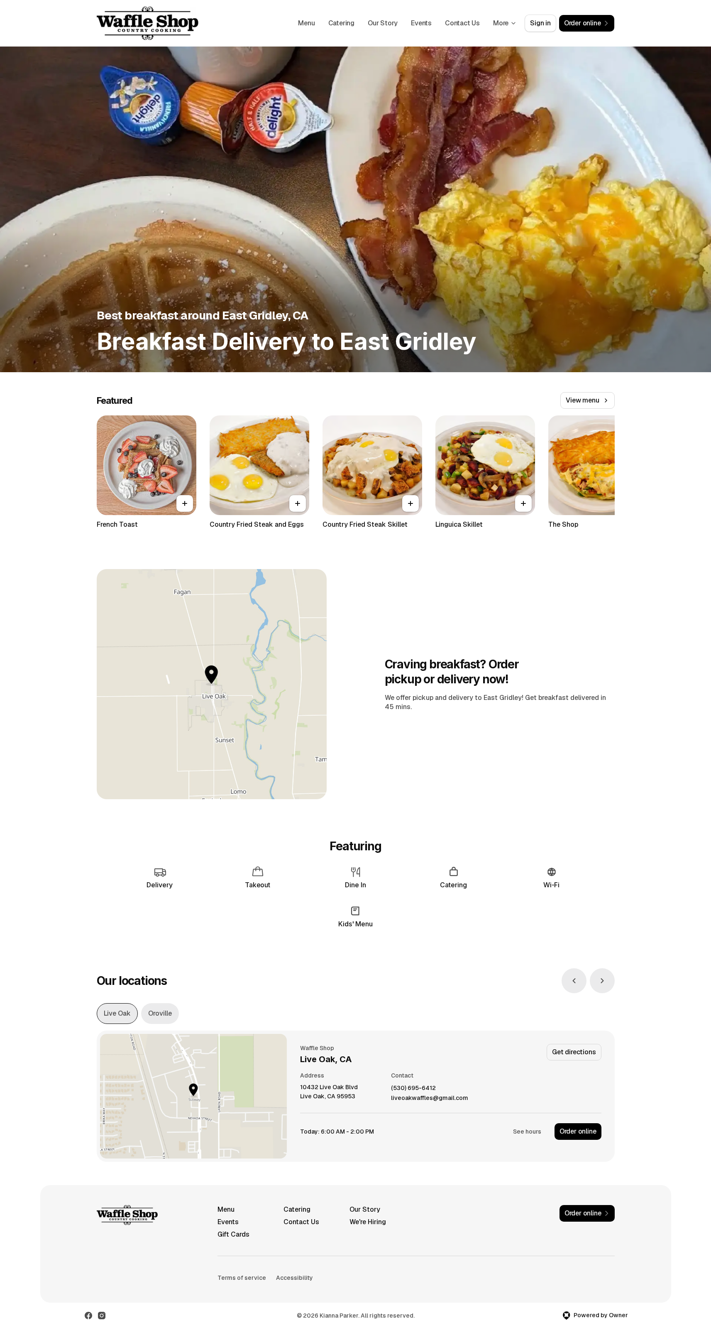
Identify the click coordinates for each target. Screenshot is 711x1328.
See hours (527, 1131)
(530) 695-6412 (413, 1088)
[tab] (117, 1013)
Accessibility (294, 1277)
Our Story (383, 23)
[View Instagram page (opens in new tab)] (102, 1316)
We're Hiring (367, 1222)
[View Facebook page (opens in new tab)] (88, 1316)
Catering (341, 23)
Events (421, 23)
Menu (306, 23)
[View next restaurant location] (602, 980)
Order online (578, 1131)
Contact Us (462, 23)
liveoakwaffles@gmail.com (429, 1098)
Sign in (540, 23)
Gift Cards (233, 1234)
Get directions (574, 1052)
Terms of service (241, 1277)
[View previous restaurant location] (574, 980)
